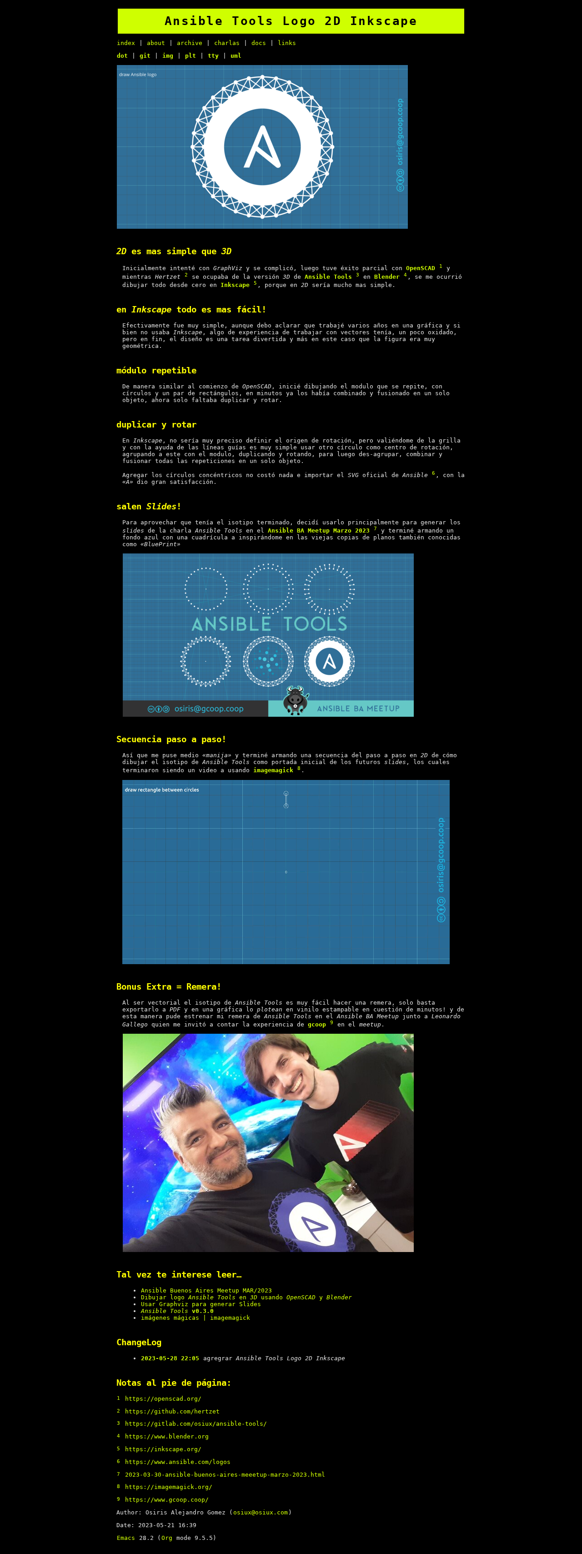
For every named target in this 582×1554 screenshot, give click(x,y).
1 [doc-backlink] (440, 266)
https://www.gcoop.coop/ (167, 1499)
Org (166, 1537)
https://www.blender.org (167, 1436)
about (156, 43)
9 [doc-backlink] (331, 1023)
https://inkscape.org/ (163, 1449)
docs (258, 43)
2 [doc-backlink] (186, 275)
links (287, 43)
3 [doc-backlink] (357, 275)
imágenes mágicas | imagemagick (195, 1317)
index (126, 43)
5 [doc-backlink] (255, 283)
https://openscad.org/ (163, 1398)
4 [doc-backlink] (405, 275)
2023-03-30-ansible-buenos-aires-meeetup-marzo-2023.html (225, 1474)
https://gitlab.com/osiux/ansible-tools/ (196, 1423)
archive (189, 43)
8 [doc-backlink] (299, 768)
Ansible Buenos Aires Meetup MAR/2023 (206, 1290)
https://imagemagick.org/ (168, 1487)
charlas (227, 43)
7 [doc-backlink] (375, 529)
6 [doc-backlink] (433, 473)
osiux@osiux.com (260, 1512)
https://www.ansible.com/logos (178, 1461)
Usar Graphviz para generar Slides (201, 1304)
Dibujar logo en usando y (246, 1297)
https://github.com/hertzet (172, 1411)
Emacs (126, 1537)
